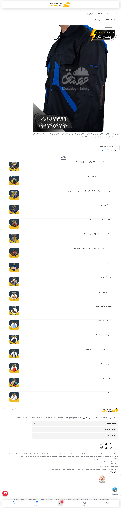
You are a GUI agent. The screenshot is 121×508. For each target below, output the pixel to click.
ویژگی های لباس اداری (105, 321)
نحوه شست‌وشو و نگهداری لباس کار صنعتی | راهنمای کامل (93, 162)
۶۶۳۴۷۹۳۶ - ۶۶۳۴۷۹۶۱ (100, 418)
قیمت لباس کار (107, 263)
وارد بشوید (99, 150)
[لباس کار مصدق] (110, 410)
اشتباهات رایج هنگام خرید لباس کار (101, 220)
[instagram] (111, 447)
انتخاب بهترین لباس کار (104, 292)
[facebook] (111, 443)
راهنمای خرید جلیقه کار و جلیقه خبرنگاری (99, 349)
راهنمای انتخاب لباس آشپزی (103, 393)
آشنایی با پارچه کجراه (105, 378)
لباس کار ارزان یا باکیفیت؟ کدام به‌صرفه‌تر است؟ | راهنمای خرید (92, 248)
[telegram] (106, 447)
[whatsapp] (101, 443)
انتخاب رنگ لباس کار (105, 277)
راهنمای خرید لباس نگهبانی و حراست (100, 335)
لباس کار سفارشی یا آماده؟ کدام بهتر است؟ (98, 234)
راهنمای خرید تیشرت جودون (103, 364)
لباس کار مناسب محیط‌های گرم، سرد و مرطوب (97, 176)
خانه (116, 14)
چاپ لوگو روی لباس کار (104, 205)
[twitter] (106, 443)
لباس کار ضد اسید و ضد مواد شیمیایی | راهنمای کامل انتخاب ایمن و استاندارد (87, 191)
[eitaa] (101, 447)
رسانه (110, 14)
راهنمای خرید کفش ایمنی (104, 306)
